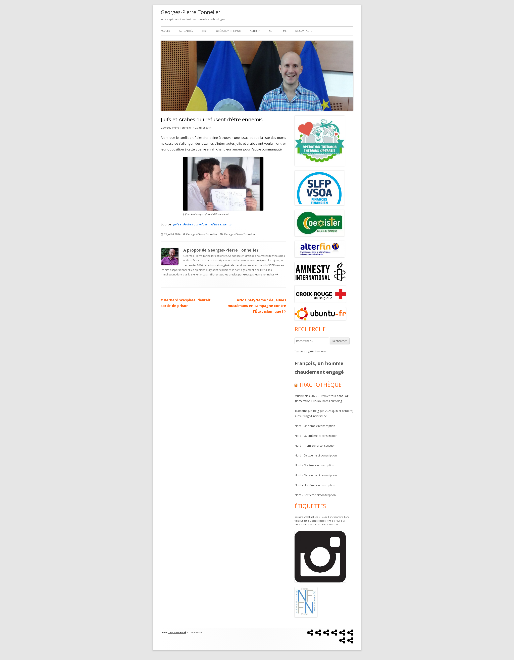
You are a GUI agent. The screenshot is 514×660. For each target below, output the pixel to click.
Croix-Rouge (321, 517)
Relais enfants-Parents (314, 524)
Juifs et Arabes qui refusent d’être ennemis (202, 224)
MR (285, 31)
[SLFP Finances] (320, 187)
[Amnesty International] (320, 223)
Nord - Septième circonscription (315, 495)
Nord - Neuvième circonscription (316, 475)
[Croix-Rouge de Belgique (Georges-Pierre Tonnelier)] (320, 294)
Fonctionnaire (335, 517)
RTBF (204, 31)
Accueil (165, 31)
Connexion (196, 632)
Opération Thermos (228, 31)
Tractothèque (320, 384)
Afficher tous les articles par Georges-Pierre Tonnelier (242, 274)
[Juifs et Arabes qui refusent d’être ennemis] (223, 183)
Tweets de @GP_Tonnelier (311, 351)
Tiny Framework (177, 632)
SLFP (271, 31)
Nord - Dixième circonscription (314, 465)
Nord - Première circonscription (315, 445)
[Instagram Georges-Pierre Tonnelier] (320, 556)
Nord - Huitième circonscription (315, 485)
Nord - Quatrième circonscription (316, 436)
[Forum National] (306, 602)
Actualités (186, 31)
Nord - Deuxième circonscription (316, 455)
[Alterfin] (320, 249)
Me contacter (304, 31)
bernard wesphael (304, 517)
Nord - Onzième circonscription (315, 426)
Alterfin (255, 31)
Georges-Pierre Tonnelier (190, 12)
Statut (335, 524)
